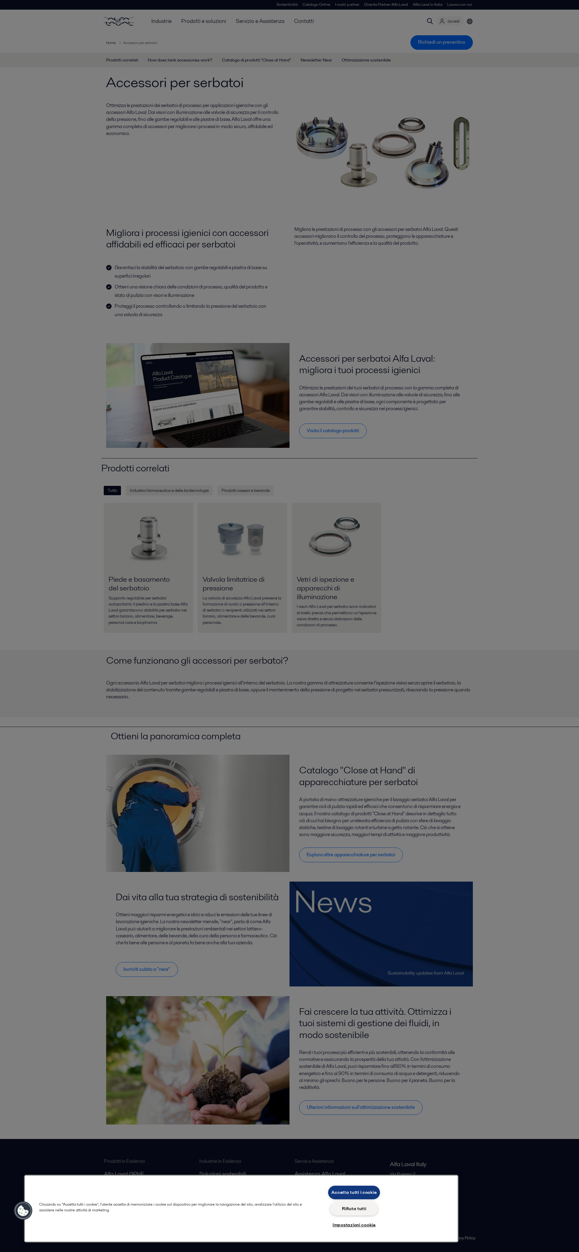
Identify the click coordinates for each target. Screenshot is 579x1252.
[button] (23, 1210)
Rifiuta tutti (354, 1209)
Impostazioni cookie (354, 1225)
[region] (241, 1208)
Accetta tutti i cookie (354, 1192)
